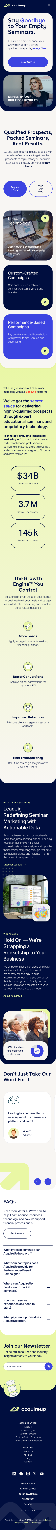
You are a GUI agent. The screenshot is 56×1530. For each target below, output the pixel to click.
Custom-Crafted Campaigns (28, 1437)
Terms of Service (28, 1489)
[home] (14, 5)
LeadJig (31, 391)
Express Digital (28, 1430)
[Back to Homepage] (28, 1409)
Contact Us (28, 1451)
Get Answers (17, 1233)
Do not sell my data (28, 1494)
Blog (28, 1458)
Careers (28, 1462)
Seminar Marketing (28, 1434)
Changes (28, 1504)
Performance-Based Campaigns (28, 1440)
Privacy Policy (28, 1484)
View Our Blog (40, 188)
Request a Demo (15, 189)
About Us (28, 1455)
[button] (49, 5)
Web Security (28, 1499)
